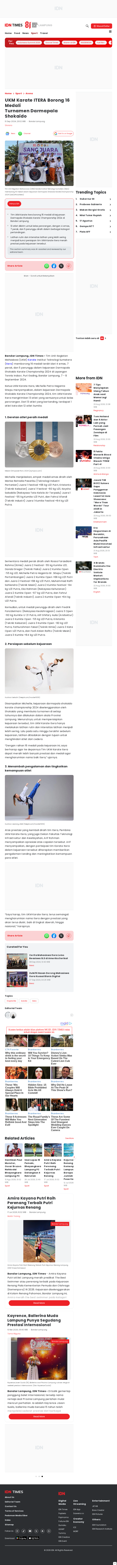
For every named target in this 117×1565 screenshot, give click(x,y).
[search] (87, 26)
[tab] (15, 203)
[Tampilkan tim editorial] (72, 1015)
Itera (9, 363)
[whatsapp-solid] (46, 266)
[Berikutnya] (74, 1157)
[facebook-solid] (53, 266)
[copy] (68, 265)
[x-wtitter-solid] (61, 266)
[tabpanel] (39, 233)
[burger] (110, 31)
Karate (32, 360)
